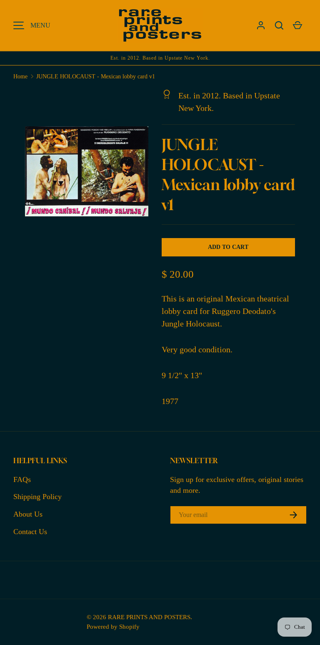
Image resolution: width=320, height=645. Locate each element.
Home (20, 76)
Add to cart (228, 247)
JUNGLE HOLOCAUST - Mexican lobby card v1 (95, 76)
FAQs (22, 479)
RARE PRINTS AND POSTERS (149, 616)
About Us (27, 514)
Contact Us (30, 531)
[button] (279, 25)
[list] (89, 174)
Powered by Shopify (113, 626)
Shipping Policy (37, 496)
